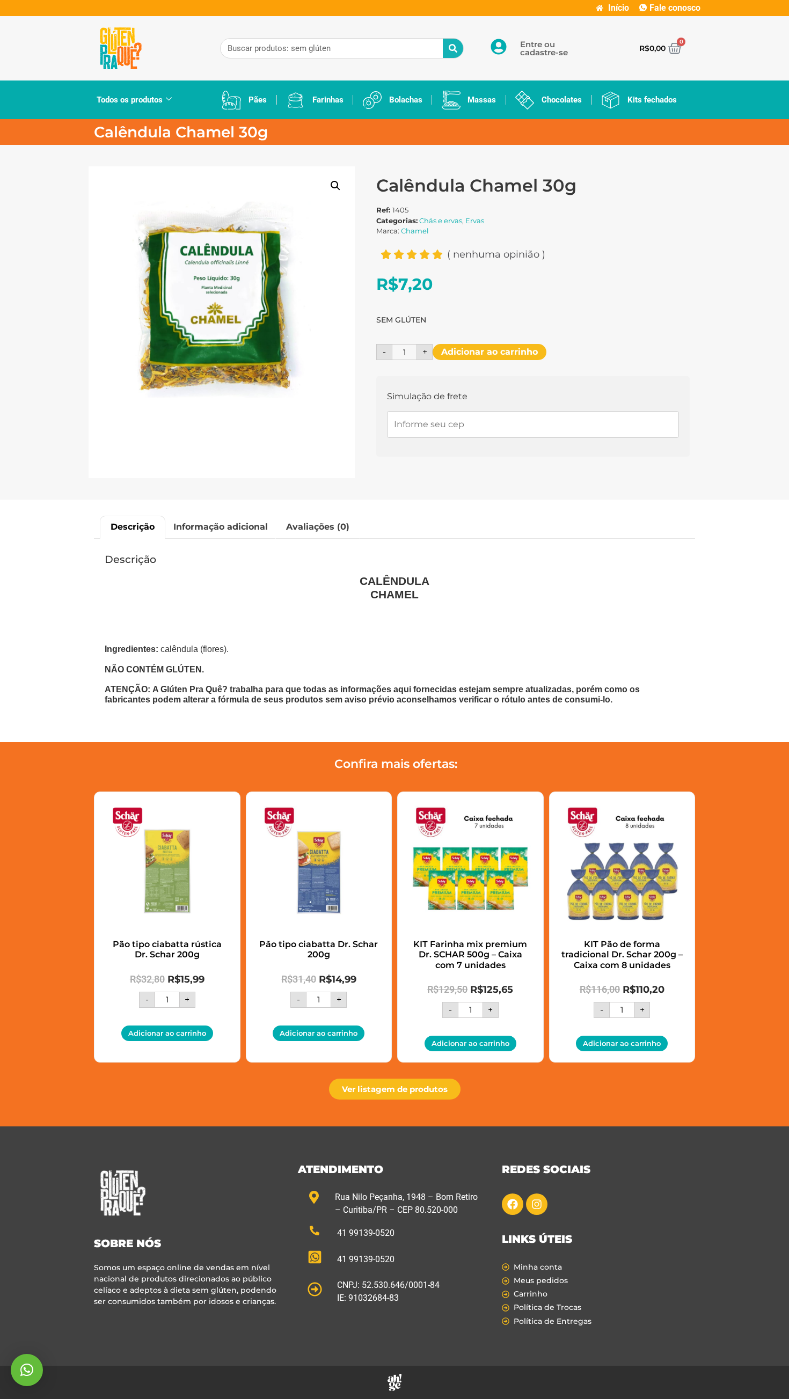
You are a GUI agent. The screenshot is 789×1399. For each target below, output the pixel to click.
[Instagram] (536, 1204)
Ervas (474, 220)
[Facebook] (512, 1204)
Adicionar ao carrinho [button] (167, 1033)
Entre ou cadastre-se (544, 48)
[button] (335, 185)
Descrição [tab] (133, 527)
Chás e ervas (440, 220)
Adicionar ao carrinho (489, 352)
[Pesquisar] (453, 48)
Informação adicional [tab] (220, 527)
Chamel (415, 230)
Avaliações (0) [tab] (317, 527)
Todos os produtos (130, 100)
